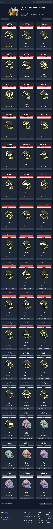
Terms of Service (41, 520)
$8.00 (9, 162)
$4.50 (9, 492)
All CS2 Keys (48, 520)
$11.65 (44, 254)
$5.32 (9, 222)
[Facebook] (6, 517)
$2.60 (44, 43)
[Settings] (34, 2)
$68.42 (9, 74)
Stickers (27, 1)
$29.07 (26, 164)
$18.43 (43, 73)
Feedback (39, 516)
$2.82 (9, 372)
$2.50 (44, 372)
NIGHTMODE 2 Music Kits (28, 524)
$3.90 (26, 282)
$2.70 (26, 372)
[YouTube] (8, 517)
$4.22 (44, 252)
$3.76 (44, 282)
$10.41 (26, 103)
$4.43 (9, 252)
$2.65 (9, 462)
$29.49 (26, 432)
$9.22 (26, 133)
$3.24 (9, 342)
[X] (4, 517)
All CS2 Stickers (49, 516)
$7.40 (44, 462)
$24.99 (9, 224)
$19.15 (26, 463)
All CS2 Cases (48, 518)
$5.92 (26, 192)
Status (39, 518)
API (38, 514)
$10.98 (9, 103)
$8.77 (44, 133)
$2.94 (26, 43)
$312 (9, 284)
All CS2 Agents (48, 522)
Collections (23, 1)
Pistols (4, 1)
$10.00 (9, 133)
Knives (13, 1)
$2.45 (9, 402)
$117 (44, 284)
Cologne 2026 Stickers (28, 522)
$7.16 (44, 224)
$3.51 (26, 492)
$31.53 (26, 104)
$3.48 (9, 312)
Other (31, 1)
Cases (20, 1)
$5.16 (26, 222)
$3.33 (44, 492)
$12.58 (43, 432)
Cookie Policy (40, 524)
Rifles (11, 1)
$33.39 (26, 433)
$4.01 (9, 403)
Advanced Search (46, 18)
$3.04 (26, 342)
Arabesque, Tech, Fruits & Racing (29, 516)
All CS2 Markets (49, 524)
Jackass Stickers (27, 518)
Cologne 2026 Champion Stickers (29, 520)
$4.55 (9, 463)
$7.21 (44, 162)
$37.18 (9, 73)
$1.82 (26, 462)
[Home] (2, 2)
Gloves (17, 1)
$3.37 (44, 312)
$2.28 (9, 432)
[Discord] (2, 517)
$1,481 (44, 463)
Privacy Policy (40, 522)
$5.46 (44, 192)
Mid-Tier (7, 1)
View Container (5, 18)
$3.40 (26, 312)
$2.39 (26, 402)
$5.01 (44, 222)
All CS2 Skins (48, 514)
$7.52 (26, 162)
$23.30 (26, 224)
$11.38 (9, 43)
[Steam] (10, 517)
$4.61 (9, 313)
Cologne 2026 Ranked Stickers (29, 514)
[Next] (51, 504)
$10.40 (43, 103)
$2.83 (44, 342)
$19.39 (26, 73)
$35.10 (43, 74)
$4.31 (26, 252)
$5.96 (9, 192)
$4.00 (9, 282)
